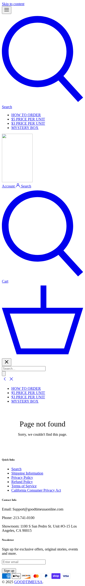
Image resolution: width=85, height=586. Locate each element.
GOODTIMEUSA (28, 582)
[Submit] (4, 373)
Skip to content (13, 4)
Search (16, 469)
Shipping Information (27, 473)
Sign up (9, 571)
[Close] (6, 362)
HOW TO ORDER (26, 115)
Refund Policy (22, 482)
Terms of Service (24, 486)
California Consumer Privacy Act (36, 490)
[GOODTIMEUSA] (17, 181)
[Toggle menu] (6, 10)
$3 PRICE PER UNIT (28, 123)
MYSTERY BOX (24, 128)
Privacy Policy (22, 477)
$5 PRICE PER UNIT (28, 119)
